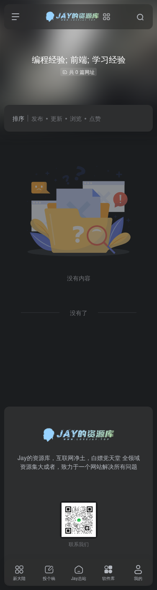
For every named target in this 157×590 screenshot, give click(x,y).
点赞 (95, 118)
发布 (37, 118)
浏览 (76, 118)
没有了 (79, 312)
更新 (56, 118)
